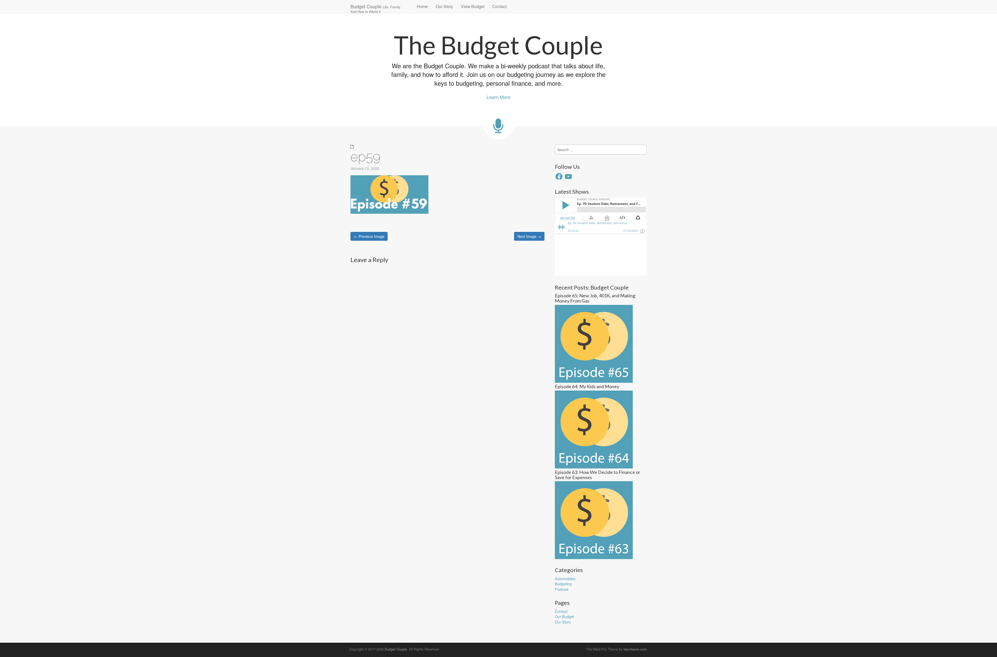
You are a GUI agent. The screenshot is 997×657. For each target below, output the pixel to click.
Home (422, 6)
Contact (499, 6)
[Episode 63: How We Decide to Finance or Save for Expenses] (594, 519)
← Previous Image (369, 236)
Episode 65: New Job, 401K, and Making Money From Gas (595, 298)
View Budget (472, 6)
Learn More (498, 96)
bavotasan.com (635, 649)
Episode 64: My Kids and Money (587, 386)
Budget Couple (376, 8)
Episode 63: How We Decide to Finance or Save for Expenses (597, 474)
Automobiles (565, 578)
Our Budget (564, 616)
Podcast (561, 589)
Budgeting (563, 583)
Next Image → (529, 236)
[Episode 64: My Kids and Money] (594, 429)
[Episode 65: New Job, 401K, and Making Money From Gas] (594, 343)
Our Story (444, 6)
